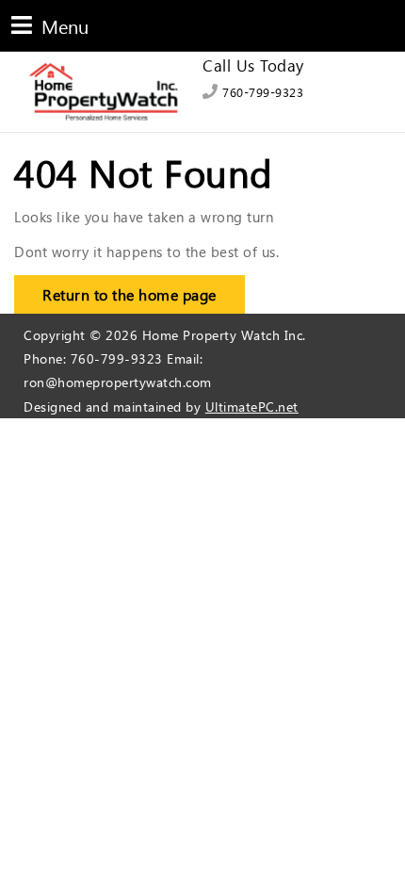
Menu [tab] (50, 25)
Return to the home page (115, 289)
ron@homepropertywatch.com (118, 382)
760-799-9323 (261, 92)
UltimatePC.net (252, 406)
